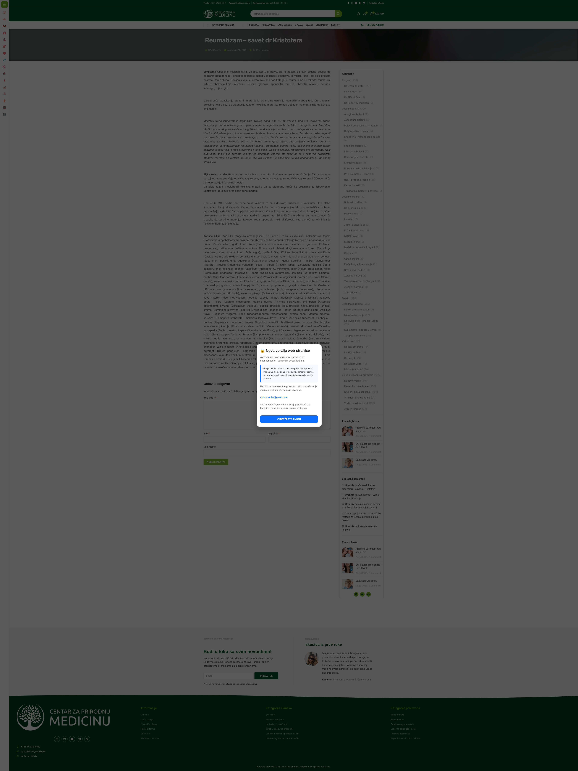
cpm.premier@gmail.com (273, 397)
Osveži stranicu (289, 419)
